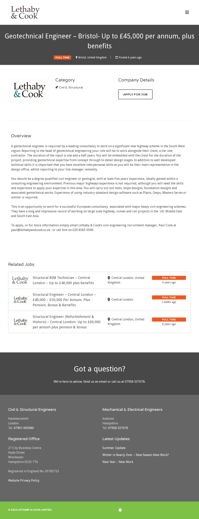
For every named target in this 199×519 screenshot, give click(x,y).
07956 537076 (135, 381)
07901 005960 (24, 428)
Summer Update (114, 448)
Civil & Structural (71, 87)
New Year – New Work (117, 462)
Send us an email (95, 381)
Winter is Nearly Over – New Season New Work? (135, 455)
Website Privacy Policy (23, 480)
